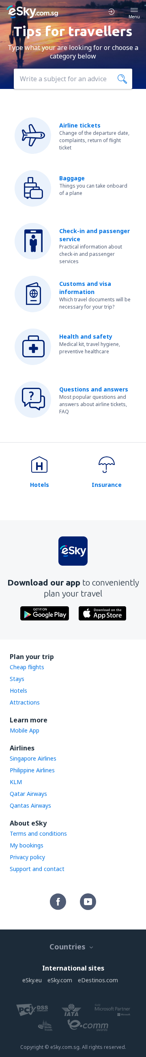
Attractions (25, 702)
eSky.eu (32, 980)
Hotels (18, 690)
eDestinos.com (98, 980)
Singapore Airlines (33, 758)
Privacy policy (27, 857)
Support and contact (37, 869)
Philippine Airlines (32, 770)
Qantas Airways (30, 805)
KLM (16, 782)
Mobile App (24, 730)
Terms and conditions (38, 833)
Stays (17, 679)
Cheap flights (27, 667)
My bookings (26, 845)
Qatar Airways (28, 794)
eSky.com (59, 980)
